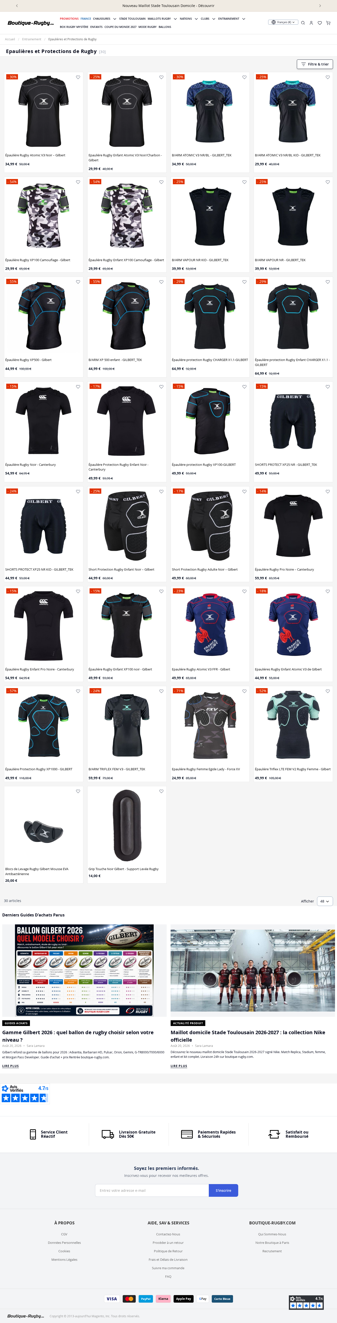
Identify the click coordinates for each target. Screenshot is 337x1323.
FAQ (168, 1276)
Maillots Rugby (159, 18)
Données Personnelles (64, 1242)
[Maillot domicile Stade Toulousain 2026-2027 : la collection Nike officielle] (253, 970)
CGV (64, 1234)
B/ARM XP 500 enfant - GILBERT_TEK (115, 360)
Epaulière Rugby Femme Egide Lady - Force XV (206, 769)
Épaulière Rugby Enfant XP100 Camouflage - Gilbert (126, 260)
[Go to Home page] (31, 23)
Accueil (10, 39)
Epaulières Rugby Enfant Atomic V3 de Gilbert (288, 669)
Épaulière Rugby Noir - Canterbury (30, 464)
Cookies (64, 1251)
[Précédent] (17, 6)
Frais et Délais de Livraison (168, 1259)
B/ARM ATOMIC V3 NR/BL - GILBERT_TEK (201, 155)
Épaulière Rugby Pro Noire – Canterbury (284, 569)
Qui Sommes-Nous (272, 1234)
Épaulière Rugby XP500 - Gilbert (28, 360)
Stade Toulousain (132, 18)
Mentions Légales (64, 1259)
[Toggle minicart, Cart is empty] (328, 23)
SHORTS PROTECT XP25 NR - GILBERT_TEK (286, 464)
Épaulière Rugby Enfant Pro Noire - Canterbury (39, 669)
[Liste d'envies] (78, 77)
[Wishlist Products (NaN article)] (320, 23)
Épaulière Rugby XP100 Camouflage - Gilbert (37, 260)
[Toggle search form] (303, 22)
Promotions (69, 18)
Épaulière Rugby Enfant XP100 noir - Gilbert (120, 669)
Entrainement (228, 18)
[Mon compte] (311, 23)
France (86, 18)
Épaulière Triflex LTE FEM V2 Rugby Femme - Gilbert (293, 769)
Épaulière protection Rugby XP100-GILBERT (204, 464)
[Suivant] (320, 6)
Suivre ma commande (168, 1268)
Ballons (165, 27)
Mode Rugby (147, 27)
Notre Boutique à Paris (272, 1242)
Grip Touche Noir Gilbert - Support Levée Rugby (124, 869)
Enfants (96, 27)
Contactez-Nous (168, 1234)
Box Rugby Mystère (74, 27)
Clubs (205, 18)
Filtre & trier (318, 64)
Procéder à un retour (168, 1242)
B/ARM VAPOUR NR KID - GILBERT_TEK (200, 260)
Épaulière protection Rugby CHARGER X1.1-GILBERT (210, 360)
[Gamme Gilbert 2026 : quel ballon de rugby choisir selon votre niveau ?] (84, 970)
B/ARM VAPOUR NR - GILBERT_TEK (280, 260)
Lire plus (10, 1066)
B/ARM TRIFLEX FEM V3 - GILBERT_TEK (117, 769)
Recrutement (272, 1251)
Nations (186, 18)
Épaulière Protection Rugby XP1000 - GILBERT (38, 769)
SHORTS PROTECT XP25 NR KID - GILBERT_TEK (39, 569)
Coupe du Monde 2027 (120, 27)
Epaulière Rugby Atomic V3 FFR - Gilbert (201, 669)
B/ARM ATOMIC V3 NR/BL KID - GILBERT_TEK (288, 155)
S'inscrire (223, 1190)
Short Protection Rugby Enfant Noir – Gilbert (121, 569)
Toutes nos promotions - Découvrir (41, 5)
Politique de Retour (168, 1251)
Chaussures (101, 18)
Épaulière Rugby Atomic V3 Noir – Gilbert (35, 155)
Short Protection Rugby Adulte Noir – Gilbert (205, 569)
